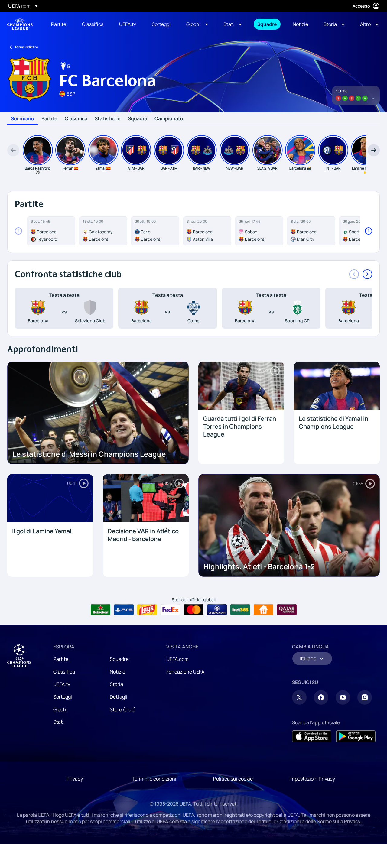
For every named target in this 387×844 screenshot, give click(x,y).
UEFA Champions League (20, 24)
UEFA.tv (61, 684)
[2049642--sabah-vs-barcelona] (259, 230)
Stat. (58, 722)
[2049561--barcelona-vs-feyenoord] (51, 230)
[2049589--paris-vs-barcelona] (155, 230)
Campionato (168, 119)
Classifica (76, 119)
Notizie (117, 671)
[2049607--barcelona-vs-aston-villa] (207, 230)
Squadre (119, 659)
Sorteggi (62, 696)
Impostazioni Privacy (312, 778)
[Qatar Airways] (287, 609)
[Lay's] (147, 609)
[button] (197, 24)
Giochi (60, 709)
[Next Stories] (374, 150)
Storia (116, 684)
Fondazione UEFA (185, 671)
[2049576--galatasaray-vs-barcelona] (103, 230)
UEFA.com (177, 659)
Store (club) (123, 709)
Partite (49, 119)
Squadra (137, 119)
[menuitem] (59, 24)
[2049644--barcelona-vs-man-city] (311, 230)
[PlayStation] (124, 609)
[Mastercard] (193, 609)
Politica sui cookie (233, 778)
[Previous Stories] (13, 150)
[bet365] (240, 609)
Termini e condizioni (154, 778)
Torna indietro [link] (26, 47)
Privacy (75, 778)
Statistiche (108, 119)
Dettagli (118, 696)
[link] (58, 24)
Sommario (22, 119)
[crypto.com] (217, 609)
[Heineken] (100, 609)
